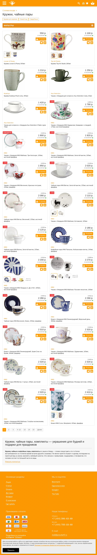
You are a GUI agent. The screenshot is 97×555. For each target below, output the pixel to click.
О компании (11, 500)
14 (29, 430)
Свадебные (34, 19)
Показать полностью (12, 462)
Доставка (9, 493)
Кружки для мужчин (10, 19)
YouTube (55, 494)
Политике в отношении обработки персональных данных (52, 545)
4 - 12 (19, 430)
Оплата (9, 489)
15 (33, 430)
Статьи (9, 486)
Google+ (55, 490)
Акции (8, 482)
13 (25, 430)
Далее (39, 430)
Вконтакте (56, 482)
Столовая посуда (9, 10)
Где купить (10, 504)
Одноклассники (58, 486)
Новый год (23, 19)
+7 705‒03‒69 (62, 524)
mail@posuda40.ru (59, 535)
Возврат (9, 497)
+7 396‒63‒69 (62, 518)
